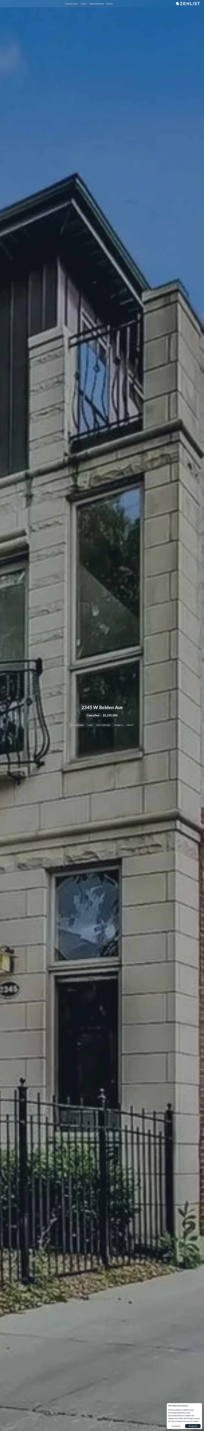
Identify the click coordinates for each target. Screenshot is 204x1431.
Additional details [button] (96, 3)
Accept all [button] (193, 1426)
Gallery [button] (84, 3)
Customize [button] (176, 1426)
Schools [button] (110, 3)
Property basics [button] (71, 3)
